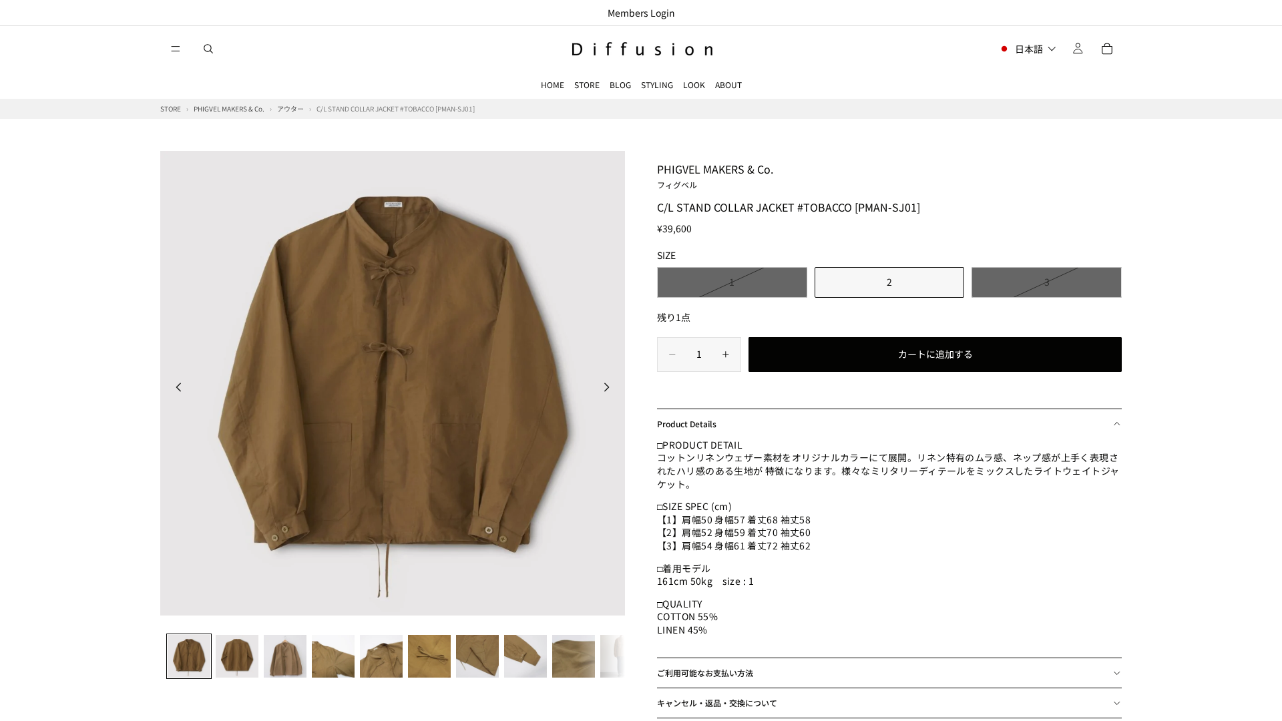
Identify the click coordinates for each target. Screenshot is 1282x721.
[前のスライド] (175, 389)
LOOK (694, 84)
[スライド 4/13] (333, 656)
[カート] (1107, 48)
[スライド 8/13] (525, 656)
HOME (552, 84)
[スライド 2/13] (237, 656)
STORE (587, 84)
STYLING (657, 84)
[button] (1027, 49)
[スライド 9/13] (573, 656)
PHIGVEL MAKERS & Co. (715, 175)
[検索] (208, 48)
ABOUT (728, 84)
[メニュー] (175, 48)
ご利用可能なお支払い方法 (705, 672)
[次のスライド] (610, 389)
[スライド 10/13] (621, 656)
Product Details (686, 423)
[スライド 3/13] (285, 656)
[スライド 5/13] (381, 656)
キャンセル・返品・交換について (717, 702)
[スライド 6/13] (429, 656)
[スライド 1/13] (189, 656)
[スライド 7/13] (477, 656)
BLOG (620, 84)
